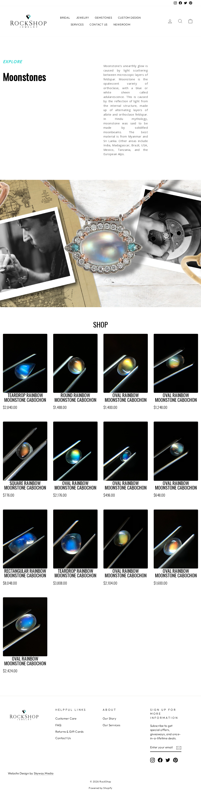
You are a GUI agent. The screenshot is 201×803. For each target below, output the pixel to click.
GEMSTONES (103, 17)
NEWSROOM (122, 24)
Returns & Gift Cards (69, 731)
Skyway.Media (43, 773)
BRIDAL (65, 17)
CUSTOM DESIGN (129, 17)
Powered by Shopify (100, 787)
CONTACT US (99, 24)
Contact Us (63, 738)
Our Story (109, 718)
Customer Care (66, 718)
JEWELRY (82, 17)
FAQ (58, 725)
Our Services (111, 725)
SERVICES (77, 24)
